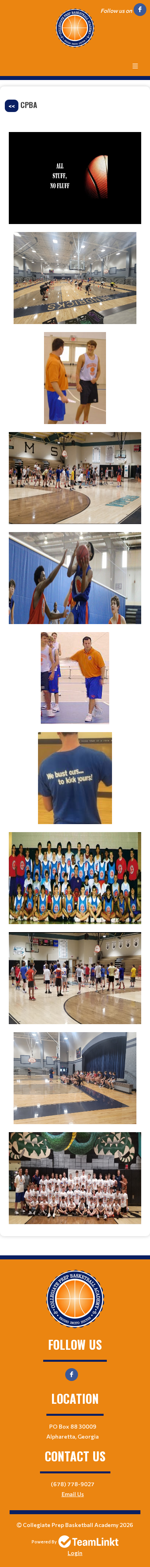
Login (75, 1552)
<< (11, 105)
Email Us (73, 1494)
